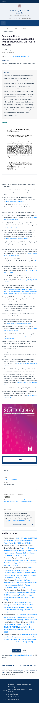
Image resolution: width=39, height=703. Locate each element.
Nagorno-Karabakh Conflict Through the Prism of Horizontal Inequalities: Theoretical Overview (18, 604)
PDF (20, 460)
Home (3, 29)
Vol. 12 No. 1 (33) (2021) (20, 29)
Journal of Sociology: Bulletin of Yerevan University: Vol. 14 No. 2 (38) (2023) (19, 597)
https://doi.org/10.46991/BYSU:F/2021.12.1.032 (17, 57)
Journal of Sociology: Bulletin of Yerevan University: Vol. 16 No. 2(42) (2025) (19, 629)
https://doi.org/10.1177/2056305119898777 (17, 239)
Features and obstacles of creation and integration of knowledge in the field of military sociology (20, 637)
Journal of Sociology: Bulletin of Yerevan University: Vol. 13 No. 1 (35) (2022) (19, 609)
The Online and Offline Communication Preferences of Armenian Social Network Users (20, 592)
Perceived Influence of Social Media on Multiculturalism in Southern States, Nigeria (20, 550)
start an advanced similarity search (21, 655)
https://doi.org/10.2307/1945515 (15, 202)
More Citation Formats (19, 524)
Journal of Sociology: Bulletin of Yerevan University (19, 12)
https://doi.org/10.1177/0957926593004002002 (19, 323)
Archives (9, 29)
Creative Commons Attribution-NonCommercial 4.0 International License (18, 501)
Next (24, 650)
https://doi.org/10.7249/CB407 (12, 227)
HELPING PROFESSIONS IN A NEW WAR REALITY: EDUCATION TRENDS (19, 624)
